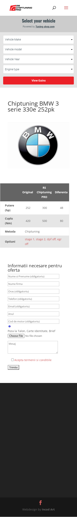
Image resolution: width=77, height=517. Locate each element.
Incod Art (48, 509)
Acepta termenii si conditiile (33, 360)
